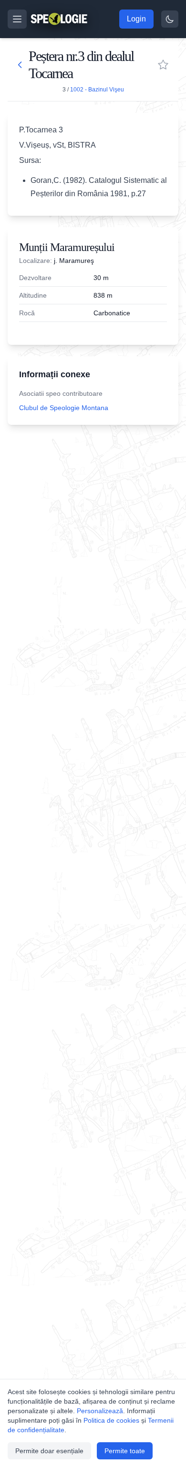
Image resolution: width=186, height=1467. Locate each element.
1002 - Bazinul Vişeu (97, 89)
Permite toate (124, 1451)
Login (136, 19)
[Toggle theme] (169, 19)
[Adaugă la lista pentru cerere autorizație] (163, 64)
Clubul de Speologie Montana (63, 408)
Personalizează (100, 1411)
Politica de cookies (111, 1420)
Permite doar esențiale (49, 1451)
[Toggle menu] (17, 19)
